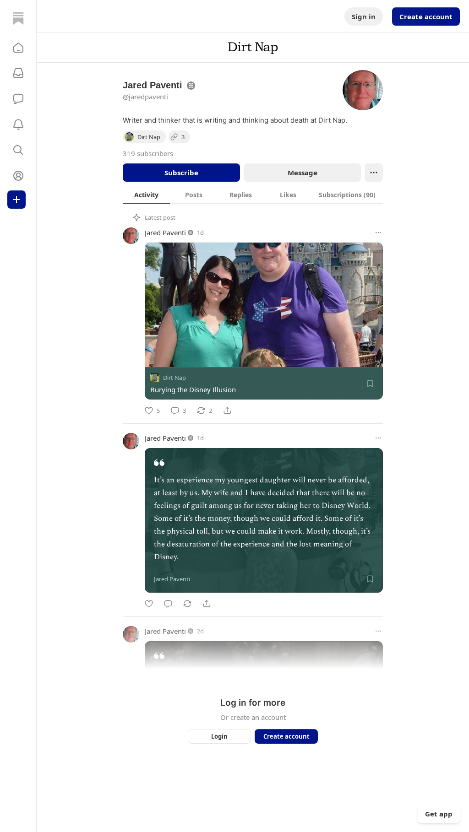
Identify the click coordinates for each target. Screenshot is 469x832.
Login (219, 736)
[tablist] (253, 194)
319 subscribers (148, 153)
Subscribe (181, 172)
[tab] (146, 194)
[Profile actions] (374, 172)
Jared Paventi (165, 232)
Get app (439, 813)
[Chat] (18, 99)
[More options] (378, 232)
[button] (18, 48)
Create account (426, 16)
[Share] (227, 410)
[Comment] (168, 603)
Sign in (364, 16)
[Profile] (18, 176)
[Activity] (18, 124)
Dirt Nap (174, 377)
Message (302, 172)
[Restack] (187, 603)
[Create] (16, 199)
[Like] (149, 603)
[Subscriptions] (18, 73)
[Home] (18, 18)
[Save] (370, 383)
